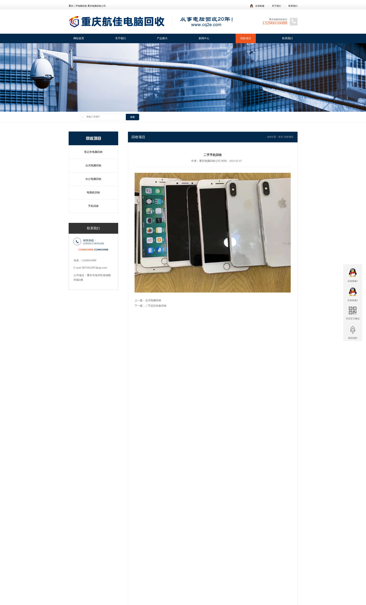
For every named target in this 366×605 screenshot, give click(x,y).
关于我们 (276, 6)
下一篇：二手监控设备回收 (151, 305)
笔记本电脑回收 (93, 152)
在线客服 (259, 6)
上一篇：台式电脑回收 (148, 300)
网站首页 (78, 38)
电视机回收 (93, 192)
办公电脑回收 (93, 179)
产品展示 (162, 38)
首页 (280, 137)
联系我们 (293, 6)
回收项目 (245, 38)
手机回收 (93, 206)
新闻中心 (204, 38)
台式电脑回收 (93, 165)
